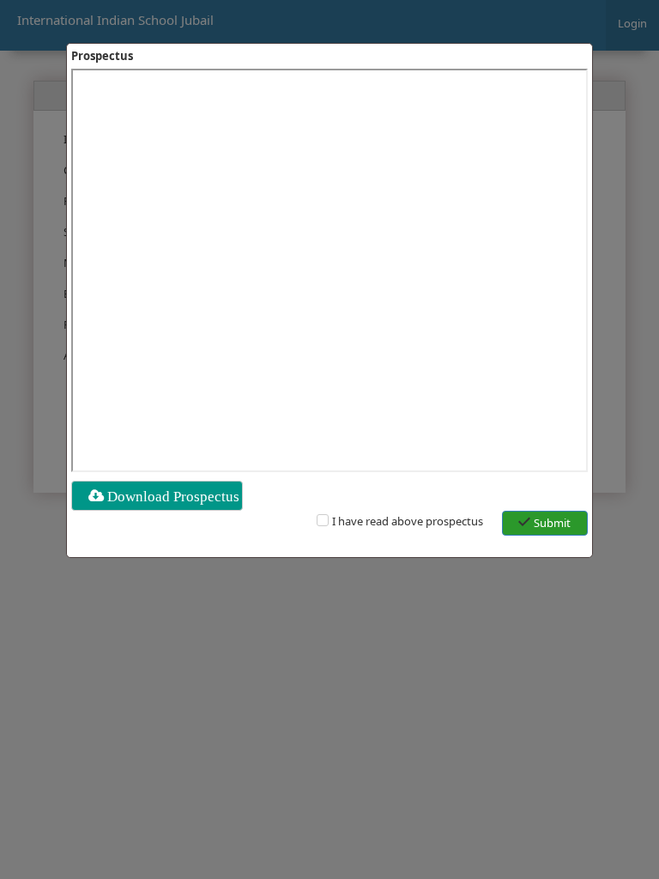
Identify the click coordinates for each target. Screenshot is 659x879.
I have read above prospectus (407, 521)
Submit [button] (552, 522)
